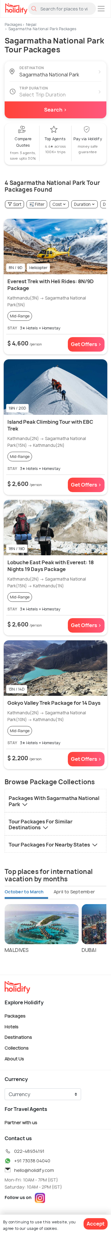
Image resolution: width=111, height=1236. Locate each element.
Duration (82, 204)
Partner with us (21, 1122)
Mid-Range (20, 316)
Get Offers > (86, 344)
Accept (96, 1223)
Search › (55, 109)
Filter (39, 204)
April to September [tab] (74, 892)
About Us (14, 1058)
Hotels (11, 1026)
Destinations (18, 1037)
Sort (17, 204)
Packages (13, 24)
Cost (57, 204)
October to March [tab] (24, 892)
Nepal (31, 24)
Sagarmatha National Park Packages (42, 28)
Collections (17, 1048)
